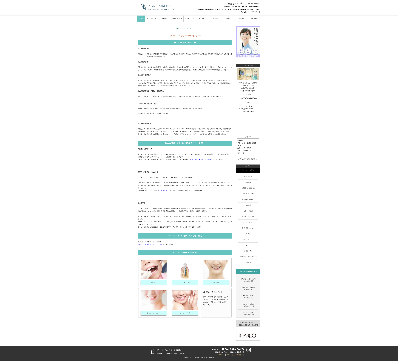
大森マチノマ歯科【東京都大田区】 (248, 297)
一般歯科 (153, 282)
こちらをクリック (162, 190)
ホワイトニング (190, 18)
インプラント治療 (185, 282)
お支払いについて (248, 239)
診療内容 (164, 18)
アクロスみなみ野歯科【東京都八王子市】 (248, 305)
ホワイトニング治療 (248, 216)
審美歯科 (248, 205)
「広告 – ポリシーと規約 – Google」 (200, 159)
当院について (248, 176)
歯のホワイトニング (153, 313)
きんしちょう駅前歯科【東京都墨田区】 (248, 288)
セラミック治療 (177, 18)
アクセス (244, 12)
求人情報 (248, 262)
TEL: (248, 98)
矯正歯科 (215, 18)
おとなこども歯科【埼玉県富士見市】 (248, 313)
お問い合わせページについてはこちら (150, 244)
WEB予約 (254, 12)
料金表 (228, 18)
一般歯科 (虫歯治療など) (248, 188)
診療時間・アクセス (248, 228)
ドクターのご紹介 (248, 222)
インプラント (203, 18)
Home (177, 28)
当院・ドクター (151, 18)
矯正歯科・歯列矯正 (248, 199)
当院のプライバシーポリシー (248, 256)
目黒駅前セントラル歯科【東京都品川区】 (248, 280)
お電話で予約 (248, 251)
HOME (141, 18)
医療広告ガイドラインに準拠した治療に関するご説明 (248, 323)
